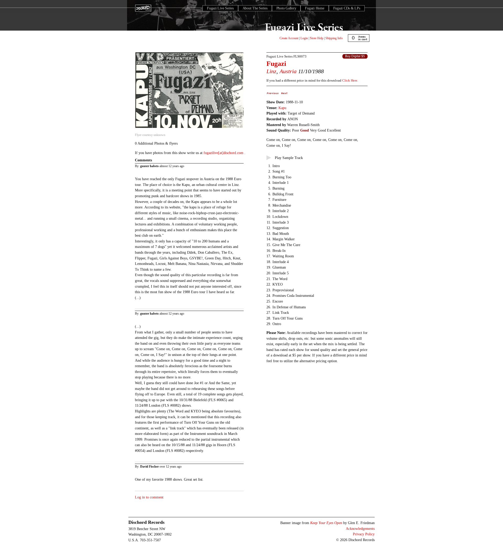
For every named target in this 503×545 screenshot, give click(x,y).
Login (304, 38)
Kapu (282, 108)
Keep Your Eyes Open (326, 523)
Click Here (349, 80)
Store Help (316, 38)
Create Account (289, 38)
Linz (271, 71)
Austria (288, 71)
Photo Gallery (286, 8)
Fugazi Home (314, 8)
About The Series (255, 8)
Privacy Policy (364, 534)
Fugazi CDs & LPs (346, 8)
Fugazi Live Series (220, 8)
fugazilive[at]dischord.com (224, 153)
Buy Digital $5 (355, 56)
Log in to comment (149, 497)
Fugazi (276, 63)
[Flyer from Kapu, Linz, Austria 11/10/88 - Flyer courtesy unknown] (189, 128)
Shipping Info (334, 38)
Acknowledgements (360, 528)
